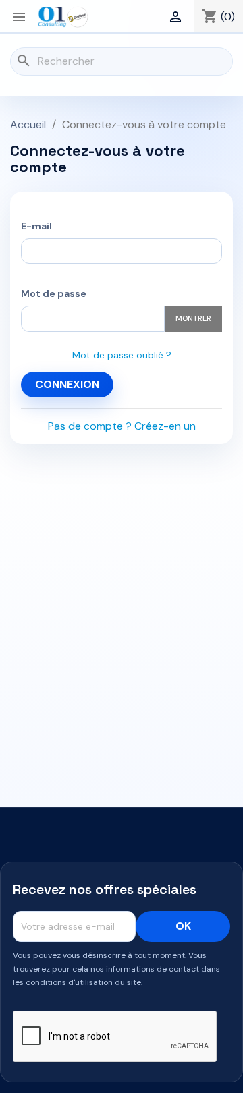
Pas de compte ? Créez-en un (122, 426)
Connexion (67, 384)
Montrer (193, 318)
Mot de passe (53, 293)
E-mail (36, 226)
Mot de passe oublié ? (121, 355)
